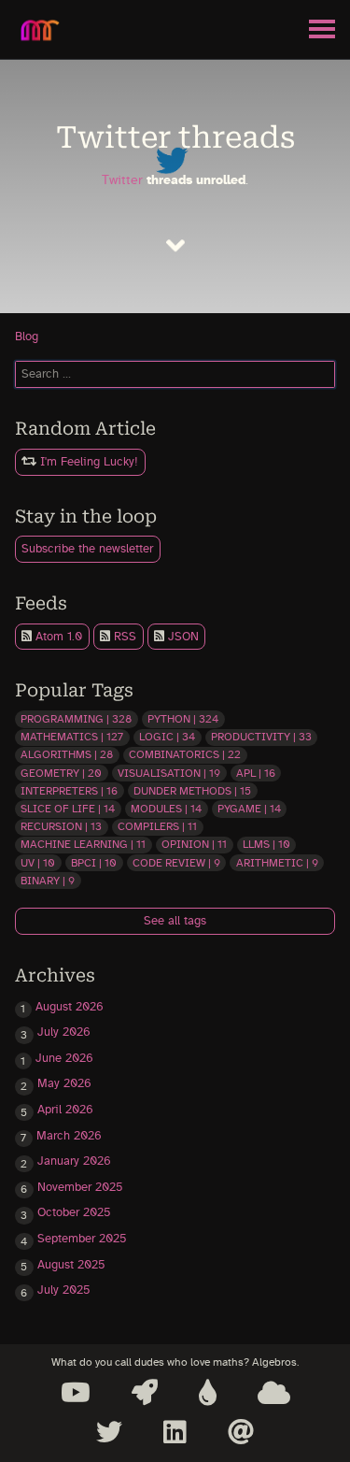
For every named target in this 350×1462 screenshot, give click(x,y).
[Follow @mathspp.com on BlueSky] (274, 1393)
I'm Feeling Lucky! (87, 462)
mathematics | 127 (72, 736)
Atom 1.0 (57, 637)
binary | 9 (48, 880)
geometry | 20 (61, 773)
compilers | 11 (157, 826)
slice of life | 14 (68, 808)
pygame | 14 (249, 808)
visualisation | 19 (169, 773)
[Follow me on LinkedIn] (175, 1432)
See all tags (175, 921)
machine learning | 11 (83, 844)
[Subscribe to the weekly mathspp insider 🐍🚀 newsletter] (145, 1393)
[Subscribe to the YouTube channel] (76, 1393)
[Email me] (241, 1432)
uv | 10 (38, 862)
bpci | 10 (94, 862)
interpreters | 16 (69, 790)
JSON (181, 637)
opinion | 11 (194, 844)
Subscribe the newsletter (87, 549)
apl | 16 (255, 773)
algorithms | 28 (67, 754)
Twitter (122, 180)
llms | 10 (266, 844)
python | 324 (182, 718)
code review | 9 (176, 862)
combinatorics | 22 (185, 754)
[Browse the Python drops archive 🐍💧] (208, 1393)
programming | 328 (76, 718)
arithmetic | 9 (277, 862)
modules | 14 (166, 808)
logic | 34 (167, 736)
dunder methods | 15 (192, 790)
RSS (123, 637)
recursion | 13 (61, 826)
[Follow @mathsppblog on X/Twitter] (109, 1432)
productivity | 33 (261, 736)
